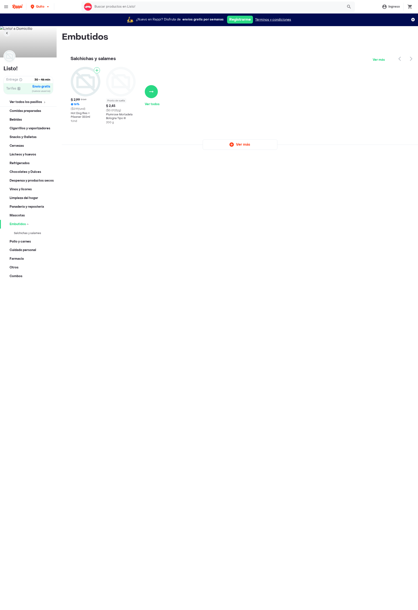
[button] (40, 6)
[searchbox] (218, 7)
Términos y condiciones (273, 20)
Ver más (379, 60)
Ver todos (152, 104)
